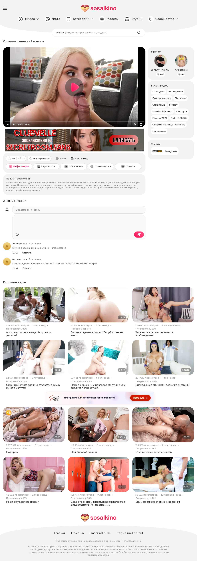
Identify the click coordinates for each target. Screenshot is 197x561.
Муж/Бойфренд (162, 111)
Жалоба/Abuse (100, 533)
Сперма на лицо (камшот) (168, 124)
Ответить (26, 253)
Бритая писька (161, 98)
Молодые (158, 91)
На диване (159, 131)
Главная (60, 533)
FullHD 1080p (179, 118)
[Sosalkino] (98, 8)
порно (81, 541)
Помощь (77, 533)
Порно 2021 (159, 118)
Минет (173, 104)
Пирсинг (180, 98)
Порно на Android (129, 533)
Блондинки (175, 91)
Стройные (158, 104)
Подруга (181, 111)
